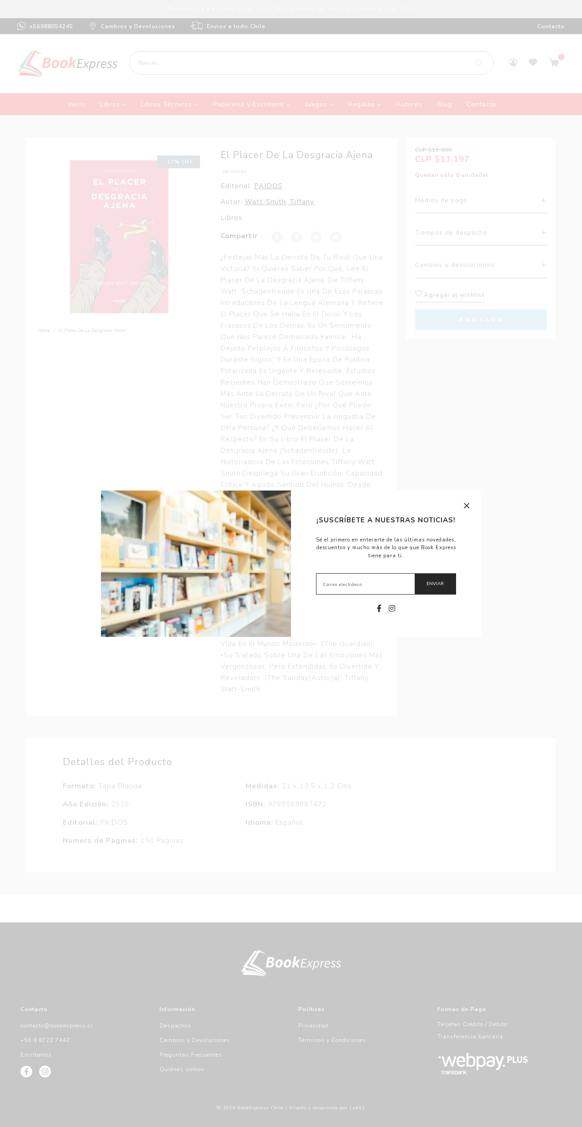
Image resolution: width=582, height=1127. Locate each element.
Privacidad (313, 1025)
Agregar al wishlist (453, 295)
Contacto (551, 26)
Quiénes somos (182, 1069)
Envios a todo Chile (236, 26)
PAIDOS (268, 185)
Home (44, 330)
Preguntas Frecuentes (191, 1054)
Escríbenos (36, 1054)
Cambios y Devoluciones (138, 26)
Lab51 (357, 1108)
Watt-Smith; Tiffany (279, 201)
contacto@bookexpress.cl (56, 1025)
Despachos (175, 1025)
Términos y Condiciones (332, 1040)
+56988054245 (51, 26)
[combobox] (311, 62)
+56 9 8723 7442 (45, 1040)
